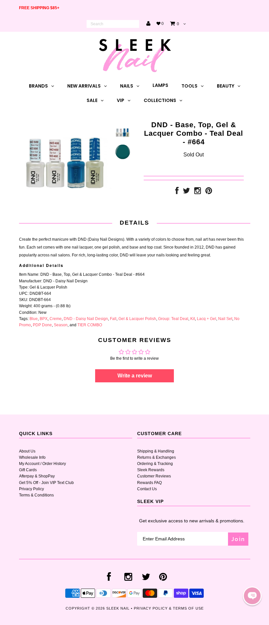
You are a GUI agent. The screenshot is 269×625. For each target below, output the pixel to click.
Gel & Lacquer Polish (137, 318)
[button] (252, 595)
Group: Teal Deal (173, 318)
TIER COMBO (89, 325)
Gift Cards (28, 470)
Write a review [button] (134, 375)
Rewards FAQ (149, 482)
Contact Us (147, 489)
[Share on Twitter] (186, 192)
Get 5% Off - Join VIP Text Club (46, 482)
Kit (192, 318)
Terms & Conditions (36, 495)
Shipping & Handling (155, 451)
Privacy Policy (31, 489)
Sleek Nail (118, 608)
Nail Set (225, 318)
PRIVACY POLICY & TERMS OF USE (169, 608)
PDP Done (42, 325)
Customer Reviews (154, 476)
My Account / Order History (42, 463)
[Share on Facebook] (176, 192)
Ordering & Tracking (155, 463)
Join (238, 538)
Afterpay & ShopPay (37, 476)
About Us (27, 451)
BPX (44, 318)
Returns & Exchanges (156, 457)
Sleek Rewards (150, 470)
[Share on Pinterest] (208, 192)
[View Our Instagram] (197, 192)
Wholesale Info (32, 457)
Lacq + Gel (206, 318)
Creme (56, 318)
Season (61, 325)
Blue (34, 318)
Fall (113, 318)
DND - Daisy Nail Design (86, 318)
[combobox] (113, 24)
